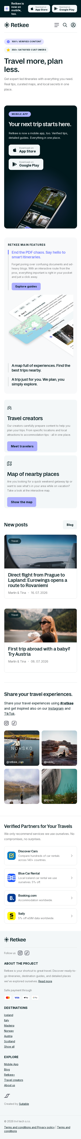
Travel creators (13, 1080)
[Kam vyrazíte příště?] (65, 26)
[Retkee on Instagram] (6, 723)
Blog (70, 525)
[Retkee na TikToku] (27, 953)
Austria (8, 1036)
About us (9, 1085)
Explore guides (26, 286)
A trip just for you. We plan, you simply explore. (38, 381)
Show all (9, 1046)
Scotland (9, 1041)
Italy (6, 1020)
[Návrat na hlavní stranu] (15, 941)
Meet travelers (22, 446)
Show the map (21, 502)
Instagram (56, 708)
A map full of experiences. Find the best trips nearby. (41, 367)
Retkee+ (9, 1074)
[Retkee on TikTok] (14, 723)
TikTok (9, 714)
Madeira (9, 1025)
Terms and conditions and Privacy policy (29, 1127)
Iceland (8, 1015)
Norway (9, 1030)
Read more (45, 981)
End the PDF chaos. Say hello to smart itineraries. (39, 254)
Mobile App (11, 1064)
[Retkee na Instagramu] (20, 953)
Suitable (24, 1103)
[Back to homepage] (16, 27)
